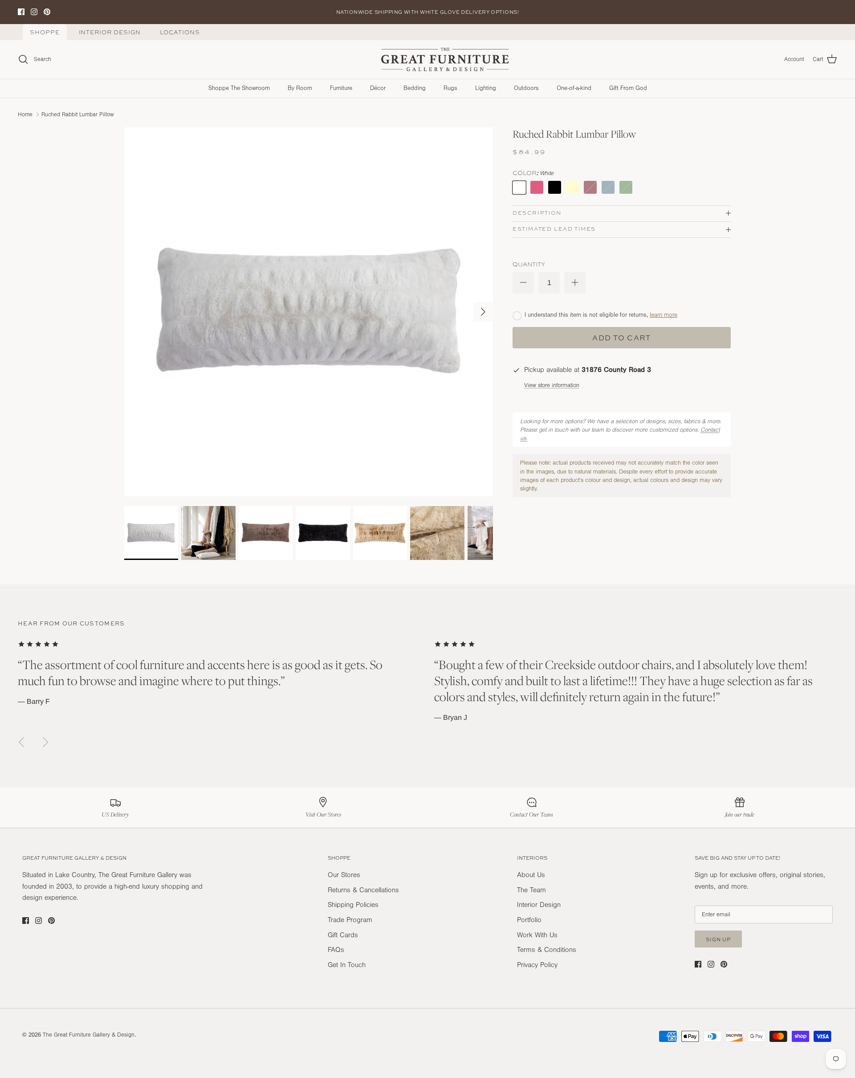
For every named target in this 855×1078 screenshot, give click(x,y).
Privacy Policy (537, 965)
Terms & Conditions (546, 950)
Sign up (718, 939)
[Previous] (21, 742)
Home (25, 114)
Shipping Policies (353, 905)
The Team (531, 890)
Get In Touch (347, 965)
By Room (300, 88)
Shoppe (45, 32)
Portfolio (529, 920)
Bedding (414, 88)
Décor (378, 88)
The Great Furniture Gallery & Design (88, 1035)
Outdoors (526, 88)
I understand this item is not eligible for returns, (601, 314)
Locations (180, 32)
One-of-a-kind (574, 88)
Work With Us (537, 935)
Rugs (450, 88)
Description (537, 212)
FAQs (336, 950)
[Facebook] (21, 11)
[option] (308, 311)
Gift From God (628, 88)
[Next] (483, 312)
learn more (663, 314)
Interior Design (110, 32)
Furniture (341, 88)
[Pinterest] (47, 11)
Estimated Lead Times (554, 229)
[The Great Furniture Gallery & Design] (445, 60)
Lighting (485, 88)
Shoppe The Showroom (239, 88)
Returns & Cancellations (363, 890)
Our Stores (344, 875)
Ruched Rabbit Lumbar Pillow (77, 114)
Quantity (529, 264)
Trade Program (350, 920)
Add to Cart (621, 338)
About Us (531, 875)
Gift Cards (343, 935)
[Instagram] (34, 11)
